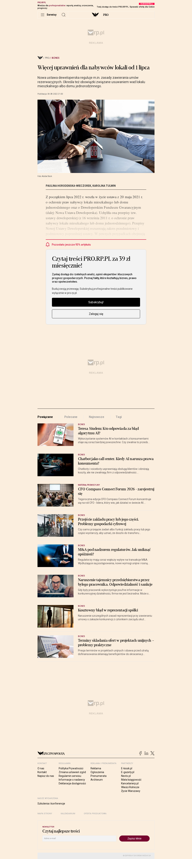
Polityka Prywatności (71, 768)
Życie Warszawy (130, 790)
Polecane (71, 417)
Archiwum (97, 779)
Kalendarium (68, 813)
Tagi (119, 417)
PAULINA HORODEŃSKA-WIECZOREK (68, 185)
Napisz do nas (46, 775)
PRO (106, 15)
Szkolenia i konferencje (51, 803)
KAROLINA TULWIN (104, 185)
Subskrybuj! (96, 302)
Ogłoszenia (97, 772)
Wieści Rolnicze (130, 787)
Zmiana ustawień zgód (72, 772)
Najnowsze (96, 417)
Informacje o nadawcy (72, 779)
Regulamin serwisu (70, 775)
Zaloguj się (96, 314)
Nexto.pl (126, 775)
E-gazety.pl (127, 772)
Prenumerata (98, 775)
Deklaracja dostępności (72, 783)
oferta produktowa (95, 813)
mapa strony (45, 813)
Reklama (96, 768)
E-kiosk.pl (126, 768)
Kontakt (42, 772)
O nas (41, 768)
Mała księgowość (131, 779)
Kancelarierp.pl (130, 783)
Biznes (55, 58)
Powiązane (45, 417)
